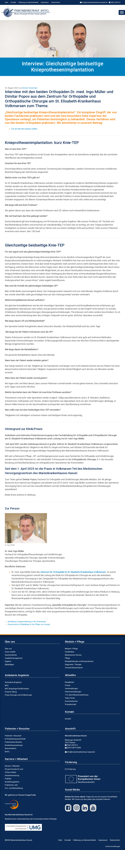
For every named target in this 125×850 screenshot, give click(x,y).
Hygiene (8, 661)
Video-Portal (70, 698)
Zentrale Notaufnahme (74, 668)
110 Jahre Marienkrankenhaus (77, 695)
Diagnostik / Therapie (73, 664)
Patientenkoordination (13, 742)
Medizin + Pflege (71, 649)
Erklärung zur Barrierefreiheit (28, 2)
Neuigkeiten (69, 682)
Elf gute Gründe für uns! (14, 769)
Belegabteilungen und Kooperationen (79, 661)
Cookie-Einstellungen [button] (112, 846)
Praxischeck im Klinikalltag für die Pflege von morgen (29, 624)
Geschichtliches (11, 655)
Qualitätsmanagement (13, 658)
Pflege (67, 658)
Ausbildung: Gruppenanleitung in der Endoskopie (27, 621)
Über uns (8, 649)
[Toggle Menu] (122, 12)
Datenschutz (55, 2)
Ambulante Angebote (13, 682)
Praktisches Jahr (11, 785)
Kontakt (13, 2)
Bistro (7, 752)
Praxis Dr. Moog (11, 692)
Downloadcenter (71, 701)
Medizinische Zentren (73, 655)
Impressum (45, 2)
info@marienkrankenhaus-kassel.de (94, 2)
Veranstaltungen (71, 688)
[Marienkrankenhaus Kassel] (26, 12)
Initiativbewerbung (12, 775)
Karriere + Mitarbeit (12, 766)
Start (6, 2)
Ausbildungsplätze (12, 782)
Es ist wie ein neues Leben (24, 128)
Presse (67, 685)
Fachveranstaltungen (73, 692)
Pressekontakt (70, 704)
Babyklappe (9, 664)
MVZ (7, 685)
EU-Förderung (70, 769)
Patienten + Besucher (13, 736)
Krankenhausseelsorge (14, 745)
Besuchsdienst (10, 748)
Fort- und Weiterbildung (14, 788)
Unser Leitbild (10, 652)
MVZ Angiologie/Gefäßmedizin (17, 689)
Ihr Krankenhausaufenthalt (15, 739)
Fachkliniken (69, 652)
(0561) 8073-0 (115, 2)
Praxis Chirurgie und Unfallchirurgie (18, 695)
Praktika (8, 779)
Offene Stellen (10, 772)
